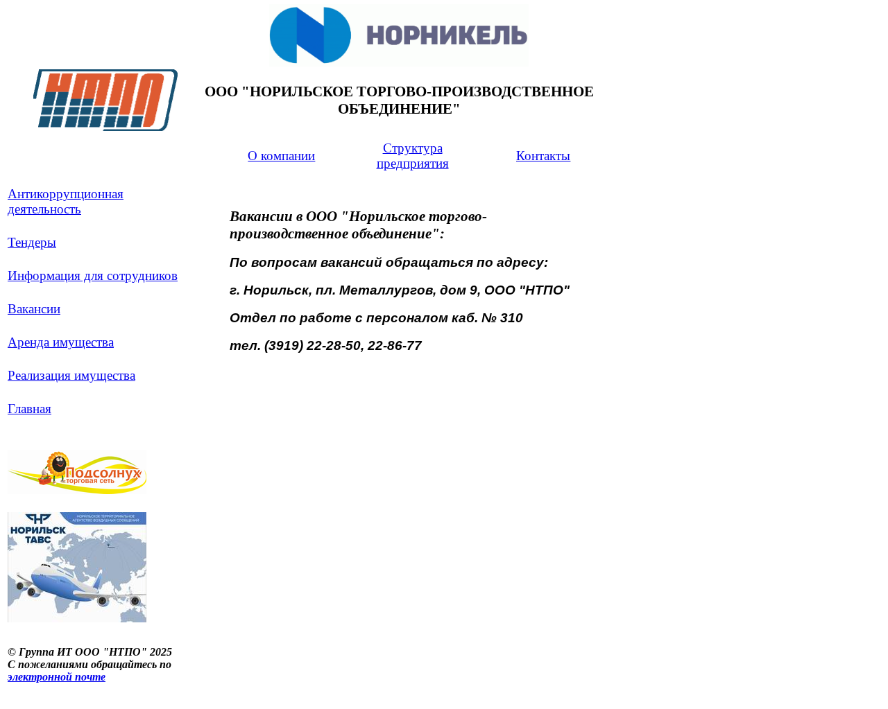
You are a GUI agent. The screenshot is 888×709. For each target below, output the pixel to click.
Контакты (543, 155)
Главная (29, 408)
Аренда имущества (61, 342)
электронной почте (56, 677)
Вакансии (34, 308)
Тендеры (32, 242)
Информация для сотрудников (93, 275)
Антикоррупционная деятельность (65, 201)
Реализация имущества (71, 375)
